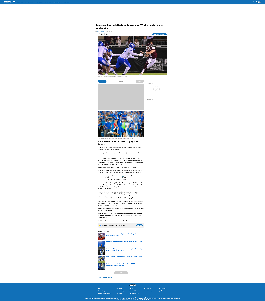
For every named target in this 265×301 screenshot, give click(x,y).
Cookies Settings (134, 293)
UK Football (48, 2)
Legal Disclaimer (162, 291)
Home (99, 277)
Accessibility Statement (104, 293)
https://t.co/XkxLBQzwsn (105, 178)
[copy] (107, 34)
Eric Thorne (100, 31)
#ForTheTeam (118, 176)
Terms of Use (133, 291)
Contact (132, 288)
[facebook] (256, 1)
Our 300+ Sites (148, 288)
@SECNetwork (128, 176)
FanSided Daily (162, 288)
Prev (102, 81)
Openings (119, 288)
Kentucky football (107, 277)
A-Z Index (119, 293)
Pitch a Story (101, 291)
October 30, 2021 (121, 180)
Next (139, 81)
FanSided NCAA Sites (57, 2)
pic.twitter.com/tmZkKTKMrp (120, 178)
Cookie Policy (148, 291)
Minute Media (91, 297)
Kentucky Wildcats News (27, 2)
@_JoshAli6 (110, 176)
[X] (253, 1)
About (18, 2)
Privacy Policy (120, 291)
